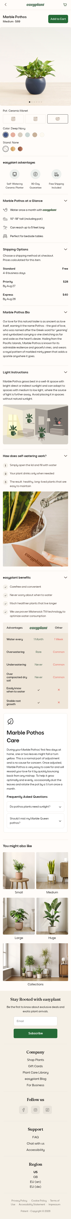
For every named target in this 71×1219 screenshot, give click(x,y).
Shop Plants (35, 1060)
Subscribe (35, 1033)
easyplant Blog (35, 1079)
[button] (5, 135)
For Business (35, 1085)
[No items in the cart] (65, 5)
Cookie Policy (39, 1200)
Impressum (54, 1204)
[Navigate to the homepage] (35, 5)
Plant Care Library (35, 1072)
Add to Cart (58, 19)
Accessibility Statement (32, 1204)
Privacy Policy (19, 1200)
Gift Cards (35, 1066)
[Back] (6, 5)
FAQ (35, 1137)
